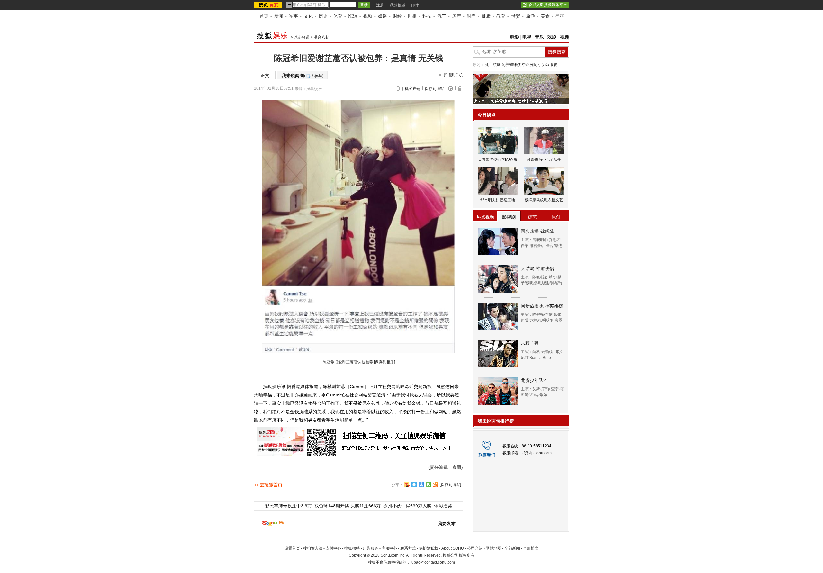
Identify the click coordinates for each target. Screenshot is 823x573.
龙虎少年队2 (533, 380)
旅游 (530, 16)
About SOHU (452, 548)
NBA (352, 16)
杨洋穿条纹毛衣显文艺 (544, 200)
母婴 (515, 16)
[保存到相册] (384, 362)
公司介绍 (475, 548)
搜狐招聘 (352, 548)
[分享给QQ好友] (414, 484)
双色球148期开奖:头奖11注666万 (347, 505)
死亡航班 (493, 64)
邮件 (415, 5)
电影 (514, 37)
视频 (367, 16)
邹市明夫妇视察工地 (497, 200)
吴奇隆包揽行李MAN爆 (498, 159)
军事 (293, 16)
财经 (397, 16)
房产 (456, 16)
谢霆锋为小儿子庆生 (544, 159)
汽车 (441, 16)
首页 (263, 16)
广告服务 (370, 548)
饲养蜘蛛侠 (511, 64)
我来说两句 (302, 75)
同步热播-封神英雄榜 (542, 305)
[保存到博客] (450, 484)
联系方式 (408, 548)
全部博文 (530, 548)
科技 (426, 16)
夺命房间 (529, 64)
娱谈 (382, 16)
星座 (559, 16)
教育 (500, 16)
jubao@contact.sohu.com (433, 562)
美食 (545, 16)
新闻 (278, 16)
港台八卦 (321, 37)
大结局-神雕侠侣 (537, 268)
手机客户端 (410, 88)
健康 (486, 16)
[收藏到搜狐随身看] (428, 484)
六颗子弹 (530, 343)
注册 (380, 5)
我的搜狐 (397, 5)
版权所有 (467, 555)
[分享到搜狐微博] (407, 484)
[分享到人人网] (421, 484)
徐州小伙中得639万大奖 (407, 505)
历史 (323, 16)
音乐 (539, 37)
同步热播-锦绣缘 (537, 231)
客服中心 (389, 548)
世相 (412, 16)
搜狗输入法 (312, 548)
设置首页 (292, 548)
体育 (337, 16)
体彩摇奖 (443, 505)
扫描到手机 (453, 75)
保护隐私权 (428, 548)
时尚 (471, 16)
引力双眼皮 (547, 64)
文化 (308, 16)
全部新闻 (512, 548)
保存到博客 (434, 88)
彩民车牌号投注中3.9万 (288, 505)
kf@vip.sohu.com (537, 453)
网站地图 (493, 548)
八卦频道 (302, 37)
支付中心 (333, 548)
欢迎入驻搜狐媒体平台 (548, 5)
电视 (526, 37)
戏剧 (551, 37)
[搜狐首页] (268, 5)
